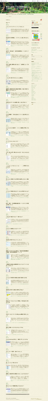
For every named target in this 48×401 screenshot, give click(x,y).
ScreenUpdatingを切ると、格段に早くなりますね (17, 339)
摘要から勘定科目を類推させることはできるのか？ (17, 373)
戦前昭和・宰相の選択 (34, 49)
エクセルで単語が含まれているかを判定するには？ (17, 191)
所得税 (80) (33, 95)
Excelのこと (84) (33, 93)
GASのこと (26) (33, 88)
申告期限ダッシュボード (34, 52)
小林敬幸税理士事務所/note (35, 44)
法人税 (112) (33, 94)
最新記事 (33, 61)
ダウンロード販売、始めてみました (14, 351)
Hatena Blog (11, 399)
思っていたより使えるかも (12, 362)
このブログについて (34, 28)
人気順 (9, 22)
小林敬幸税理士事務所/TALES (35, 45)
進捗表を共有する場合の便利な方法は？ (15, 289)
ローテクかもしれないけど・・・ (13, 141)
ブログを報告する (16, 399)
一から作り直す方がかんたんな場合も (14, 77)
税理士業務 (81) (33, 87)
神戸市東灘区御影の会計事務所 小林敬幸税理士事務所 (25, 14)
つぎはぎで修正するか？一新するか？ (14, 216)
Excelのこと (9, 40)
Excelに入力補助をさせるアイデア (13, 228)
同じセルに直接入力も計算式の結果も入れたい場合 (17, 179)
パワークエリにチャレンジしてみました (15, 26)
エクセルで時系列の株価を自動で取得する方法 (16, 277)
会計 (7, 40)
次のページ (27, 394)
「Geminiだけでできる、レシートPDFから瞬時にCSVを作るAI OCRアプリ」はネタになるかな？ (37, 73)
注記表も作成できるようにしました (14, 239)
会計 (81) (32, 89)
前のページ (7, 394)
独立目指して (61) (34, 92)
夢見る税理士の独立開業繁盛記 (17, 7)
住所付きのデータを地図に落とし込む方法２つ (16, 102)
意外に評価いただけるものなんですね (14, 327)
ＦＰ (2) (32, 96)
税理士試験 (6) (33, 91)
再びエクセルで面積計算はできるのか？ (15, 385)
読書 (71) (32, 90)
